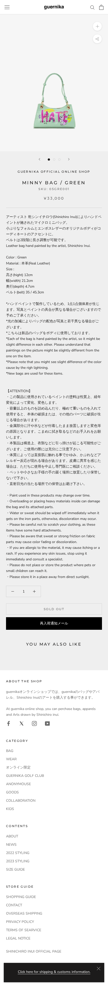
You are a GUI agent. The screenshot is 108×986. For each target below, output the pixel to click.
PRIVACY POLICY (20, 921)
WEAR (11, 759)
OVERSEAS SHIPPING (24, 913)
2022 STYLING (17, 852)
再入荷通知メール (54, 623)
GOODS (12, 792)
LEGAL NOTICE (18, 938)
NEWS (11, 844)
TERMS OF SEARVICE (23, 930)
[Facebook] (8, 723)
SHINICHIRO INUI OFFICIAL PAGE (33, 951)
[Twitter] (21, 723)
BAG (9, 750)
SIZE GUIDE (15, 869)
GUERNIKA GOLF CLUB (25, 775)
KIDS (10, 808)
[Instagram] (34, 723)
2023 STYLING (17, 861)
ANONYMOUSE (18, 784)
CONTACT (14, 905)
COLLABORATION (20, 800)
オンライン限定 (18, 767)
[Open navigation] (7, 7)
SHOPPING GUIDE (21, 896)
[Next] (69, 159)
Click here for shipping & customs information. (54, 971)
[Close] (98, 968)
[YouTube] (47, 723)
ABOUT (12, 836)
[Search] (92, 7)
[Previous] (39, 159)
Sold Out (54, 609)
